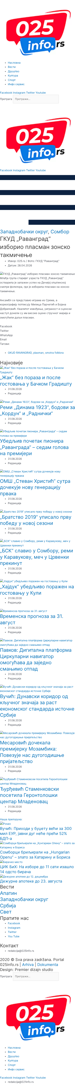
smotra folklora (54, 352)
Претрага (6, 99)
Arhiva (28, 964)
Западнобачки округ (24, 231)
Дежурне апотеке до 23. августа (31, 881)
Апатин (8, 893)
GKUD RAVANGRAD (20, 352)
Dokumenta (47, 964)
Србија (8, 905)
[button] (37, 105)
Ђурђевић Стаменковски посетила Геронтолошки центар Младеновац (29, 795)
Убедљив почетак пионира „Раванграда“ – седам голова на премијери (34, 447)
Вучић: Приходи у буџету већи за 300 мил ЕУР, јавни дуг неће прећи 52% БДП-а (36, 833)
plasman (38, 352)
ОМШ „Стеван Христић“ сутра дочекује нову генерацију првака (35, 487)
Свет (6, 912)
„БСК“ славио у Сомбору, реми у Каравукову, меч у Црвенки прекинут (36, 557)
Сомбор (60, 231)
